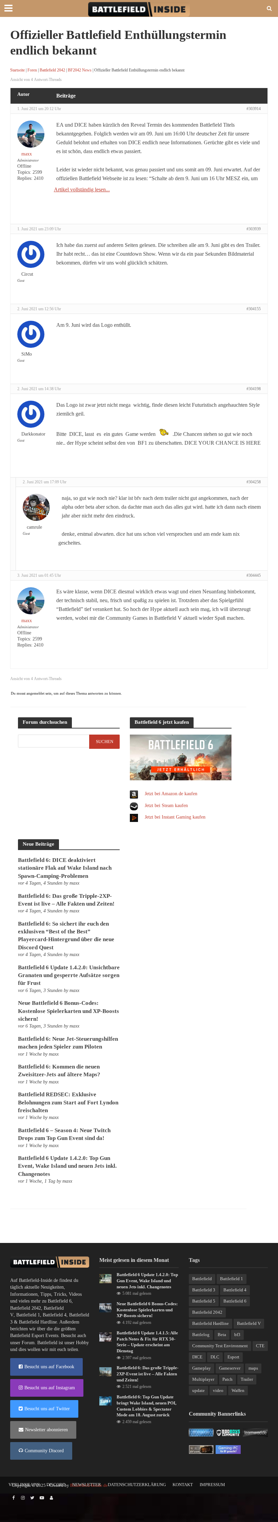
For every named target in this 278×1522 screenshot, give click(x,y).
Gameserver (229, 1368)
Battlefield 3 (203, 1289)
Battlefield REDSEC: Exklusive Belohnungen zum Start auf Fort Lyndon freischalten (68, 1102)
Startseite (17, 70)
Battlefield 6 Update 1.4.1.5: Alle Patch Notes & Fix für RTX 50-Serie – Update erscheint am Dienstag (147, 1341)
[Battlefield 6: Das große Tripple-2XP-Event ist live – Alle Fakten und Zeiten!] (105, 1371)
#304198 (253, 388)
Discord (55, 1484)
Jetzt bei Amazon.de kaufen (171, 793)
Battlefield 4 (54, 1314)
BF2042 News (80, 70)
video (218, 1390)
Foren (32, 70)
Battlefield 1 (28, 1314)
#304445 (253, 575)
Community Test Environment (220, 1345)
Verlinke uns (24, 1484)
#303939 (253, 229)
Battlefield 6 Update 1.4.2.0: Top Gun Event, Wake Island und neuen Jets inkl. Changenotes (67, 1166)
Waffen (238, 1390)
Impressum (212, 1484)
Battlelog (201, 1334)
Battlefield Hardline (38, 1322)
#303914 (253, 108)
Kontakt (183, 1484)
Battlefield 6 (60, 1301)
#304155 (253, 308)
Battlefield (202, 1278)
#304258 (253, 482)
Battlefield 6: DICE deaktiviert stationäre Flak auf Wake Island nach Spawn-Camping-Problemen (65, 868)
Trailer (247, 1379)
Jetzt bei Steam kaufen (166, 805)
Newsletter (86, 1484)
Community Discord (44, 1450)
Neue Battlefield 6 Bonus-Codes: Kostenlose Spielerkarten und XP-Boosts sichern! (68, 1011)
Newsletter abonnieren (46, 1429)
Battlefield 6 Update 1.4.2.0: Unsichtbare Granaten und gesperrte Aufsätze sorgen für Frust (69, 975)
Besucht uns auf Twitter (47, 1408)
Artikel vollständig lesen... (82, 189)
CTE (260, 1345)
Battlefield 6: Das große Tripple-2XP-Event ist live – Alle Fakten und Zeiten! (147, 1373)
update (198, 1390)
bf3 (237, 1334)
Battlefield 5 (203, 1301)
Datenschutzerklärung (137, 1484)
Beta (222, 1334)
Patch (227, 1379)
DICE (197, 1356)
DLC (215, 1356)
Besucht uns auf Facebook (49, 1366)
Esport (233, 1356)
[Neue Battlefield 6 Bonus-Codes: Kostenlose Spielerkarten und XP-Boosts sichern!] (105, 1307)
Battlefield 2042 (52, 70)
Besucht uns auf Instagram (49, 1387)
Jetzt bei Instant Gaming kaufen (175, 817)
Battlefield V (249, 1323)
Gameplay (201, 1368)
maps (253, 1368)
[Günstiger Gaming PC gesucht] (228, 1449)
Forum (28, 1342)
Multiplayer (203, 1379)
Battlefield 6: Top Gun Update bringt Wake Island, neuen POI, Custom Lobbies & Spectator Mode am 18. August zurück (146, 1405)
